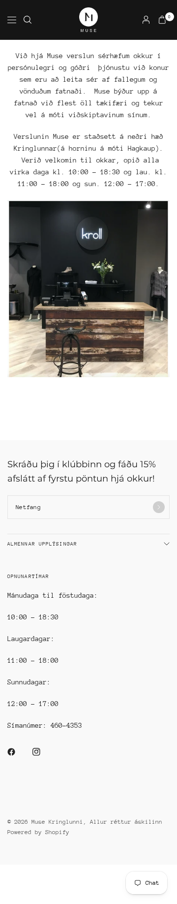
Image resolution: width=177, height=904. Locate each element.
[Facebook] (18, 752)
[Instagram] (43, 752)
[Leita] (27, 20)
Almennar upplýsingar (42, 544)
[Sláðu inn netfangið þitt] (159, 507)
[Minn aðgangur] (146, 20)
